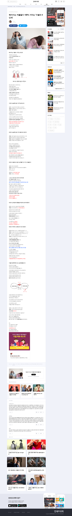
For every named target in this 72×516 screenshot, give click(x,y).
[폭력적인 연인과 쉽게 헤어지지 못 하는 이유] (26, 384)
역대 (62, 29)
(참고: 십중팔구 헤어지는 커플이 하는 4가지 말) (17, 247)
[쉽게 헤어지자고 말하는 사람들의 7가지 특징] (14, 384)
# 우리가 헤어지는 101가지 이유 (13, 11)
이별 (14, 6)
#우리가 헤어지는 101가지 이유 (13, 468)
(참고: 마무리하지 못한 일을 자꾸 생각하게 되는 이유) (18, 182)
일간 (58, 29)
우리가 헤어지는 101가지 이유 (20, 6)
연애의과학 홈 (10, 6)
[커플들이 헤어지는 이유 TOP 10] (38, 384)
